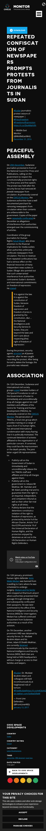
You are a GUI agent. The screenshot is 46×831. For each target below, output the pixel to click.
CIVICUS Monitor (21, 197)
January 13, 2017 (21, 707)
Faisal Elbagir (19, 241)
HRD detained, (20, 758)
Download (19, 30)
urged (17, 390)
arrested (18, 353)
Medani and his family (25, 590)
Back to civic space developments (22, 772)
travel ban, (29, 758)
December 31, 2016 (23, 139)
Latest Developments (14, 751)
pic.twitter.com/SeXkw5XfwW (27, 693)
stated (13, 288)
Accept (23, 812)
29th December (17, 165)
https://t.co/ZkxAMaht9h (25, 125)
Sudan (9, 736)
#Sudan (17, 110)
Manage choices (23, 826)
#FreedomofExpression (24, 122)
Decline (23, 819)
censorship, (11, 758)
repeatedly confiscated (22, 218)
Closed (9, 744)
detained (23, 645)
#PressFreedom (21, 119)
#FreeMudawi (20, 690)
